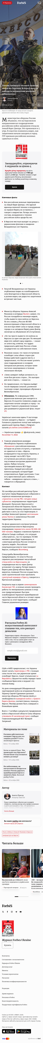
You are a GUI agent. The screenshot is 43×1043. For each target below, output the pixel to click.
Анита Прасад (13, 98)
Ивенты (5, 970)
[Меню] (39, 3)
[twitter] (3, 912)
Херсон (29, 832)
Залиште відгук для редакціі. (13, 823)
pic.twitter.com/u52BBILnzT (20, 428)
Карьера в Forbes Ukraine (11, 963)
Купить (7, 945)
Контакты (6, 956)
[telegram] (16, 912)
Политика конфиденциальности (14, 981)
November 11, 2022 (10, 435)
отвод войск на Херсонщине (14, 562)
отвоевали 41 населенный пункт (16, 716)
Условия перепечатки (10, 974)
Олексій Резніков (19, 832)
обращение (9, 446)
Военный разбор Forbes (15, 771)
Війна (10, 832)
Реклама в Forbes (8, 997)
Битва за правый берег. (15, 753)
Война (6, 743)
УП (5, 411)
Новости (4, 82)
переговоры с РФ (21, 671)
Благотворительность (10, 1001)
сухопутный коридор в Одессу (15, 577)
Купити (14, 187)
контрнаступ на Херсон (10, 835)
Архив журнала (7, 994)
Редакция (5, 988)
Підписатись (12, 658)
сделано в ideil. (34, 1038)
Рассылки (5, 978)
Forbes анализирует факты (14, 737)
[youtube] (20, 912)
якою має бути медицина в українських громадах (15, 882)
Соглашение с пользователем (13, 960)
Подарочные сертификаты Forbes (14, 1005)
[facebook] (7, 912)
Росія (4, 832)
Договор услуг (7, 967)
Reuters (26, 314)
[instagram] (12, 912)
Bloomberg (23, 550)
